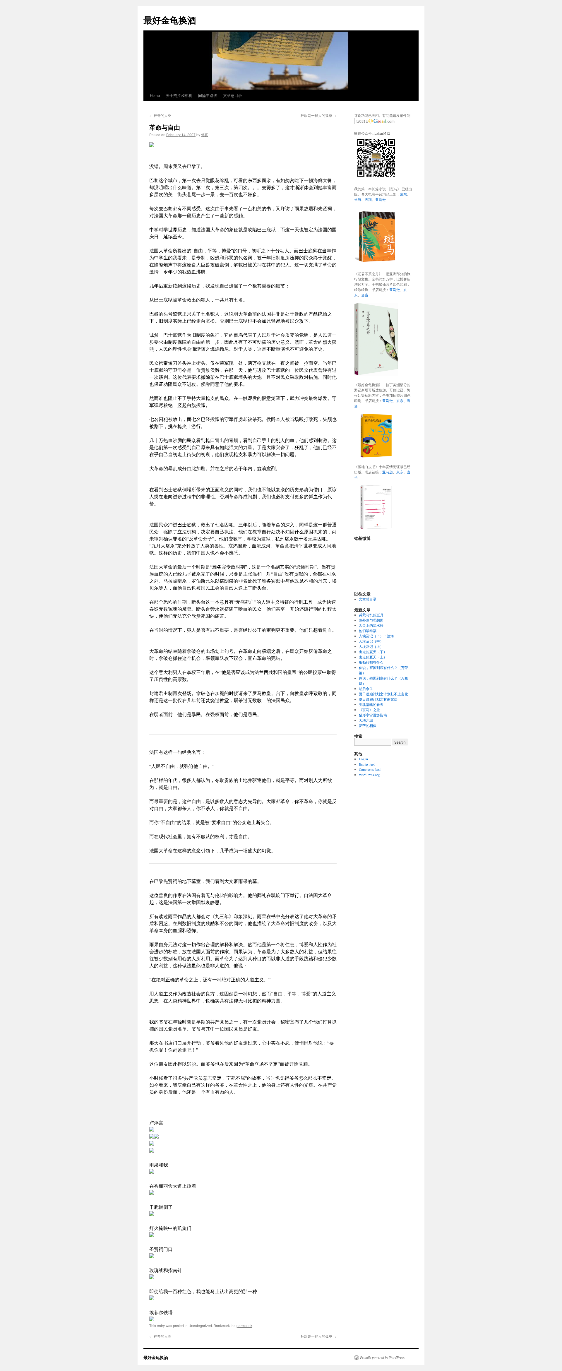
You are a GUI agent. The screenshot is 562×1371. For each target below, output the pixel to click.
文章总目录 (232, 95)
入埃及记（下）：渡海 (376, 636)
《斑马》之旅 (369, 709)
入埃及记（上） (371, 646)
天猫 (368, 199)
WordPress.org (369, 774)
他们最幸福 (367, 630)
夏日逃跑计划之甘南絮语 (378, 699)
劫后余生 (366, 688)
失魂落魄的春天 (371, 704)
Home (155, 95)
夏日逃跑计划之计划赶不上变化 (383, 694)
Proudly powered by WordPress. (382, 1357)
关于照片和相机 (179, 95)
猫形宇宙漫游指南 (373, 715)
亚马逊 (380, 199)
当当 (357, 199)
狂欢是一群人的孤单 (319, 115)
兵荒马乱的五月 (371, 614)
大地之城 (366, 720)
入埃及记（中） (371, 641)
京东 (403, 194)
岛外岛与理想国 (371, 620)
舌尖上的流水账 (371, 625)
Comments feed (370, 769)
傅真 (204, 134)
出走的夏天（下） (373, 651)
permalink (244, 1325)
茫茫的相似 (367, 725)
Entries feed (367, 764)
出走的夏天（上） (373, 657)
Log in (363, 758)
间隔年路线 (207, 95)
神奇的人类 (160, 115)
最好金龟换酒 (169, 19)
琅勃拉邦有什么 (371, 662)
